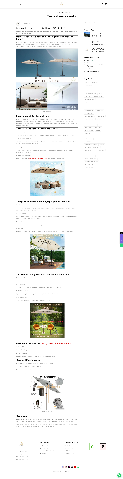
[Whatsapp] (78, 467)
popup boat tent (88, 141)
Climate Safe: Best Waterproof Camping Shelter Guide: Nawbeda (99, 35)
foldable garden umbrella (90, 104)
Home (52, 12)
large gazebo (101, 116)
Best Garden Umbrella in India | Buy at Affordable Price (42, 28)
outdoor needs (88, 127)
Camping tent (88, 90)
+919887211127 (23, 454)
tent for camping (100, 150)
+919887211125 (23, 451)
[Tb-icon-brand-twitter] (66, 467)
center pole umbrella (89, 99)
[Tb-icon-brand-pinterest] (72, 467)
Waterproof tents (89, 164)
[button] (119, 475)
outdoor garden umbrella (90, 124)
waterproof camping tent (90, 158)
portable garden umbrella (91, 144)
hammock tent (99, 110)
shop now (102, 144)
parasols (98, 130)
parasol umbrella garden (90, 136)
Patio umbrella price (99, 138)
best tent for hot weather (90, 87)
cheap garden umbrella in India (38, 158)
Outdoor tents (98, 127)
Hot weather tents (89, 113)
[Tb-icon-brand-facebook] (63, 467)
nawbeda (99, 119)
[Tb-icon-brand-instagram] (69, 467)
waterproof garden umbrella (91, 161)
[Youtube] (75, 467)
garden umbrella (98, 107)
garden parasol (88, 107)
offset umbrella (88, 121)
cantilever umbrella (98, 96)
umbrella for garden (89, 153)
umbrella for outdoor (89, 155)
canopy (101, 93)
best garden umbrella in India (56, 343)
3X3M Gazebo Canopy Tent (91, 82)
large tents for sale (89, 119)
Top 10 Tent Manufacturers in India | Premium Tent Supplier (99, 43)
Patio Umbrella (88, 138)
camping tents (97, 90)
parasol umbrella (89, 133)
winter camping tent (89, 167)
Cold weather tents (89, 102)
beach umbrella (88, 85)
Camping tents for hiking (90, 93)
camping (102, 87)
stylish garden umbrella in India (92, 147)
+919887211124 (21, 449)
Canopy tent (88, 96)
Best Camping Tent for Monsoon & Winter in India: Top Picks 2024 (98, 49)
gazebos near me (89, 110)
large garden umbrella (90, 116)
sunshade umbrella (89, 150)
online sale (97, 121)
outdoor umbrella (89, 130)
